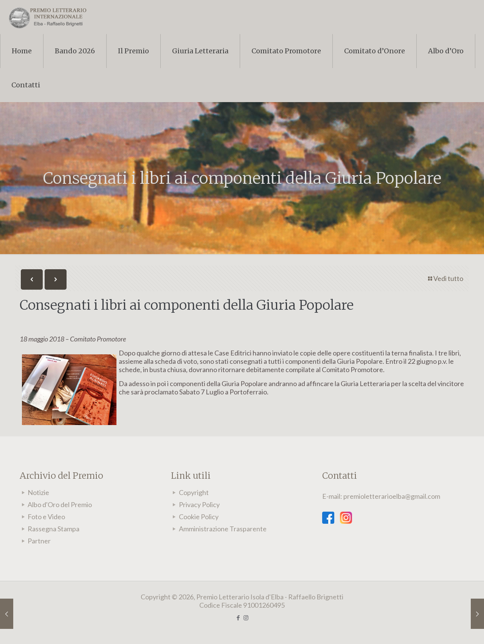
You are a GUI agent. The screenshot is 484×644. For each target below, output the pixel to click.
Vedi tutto (448, 278)
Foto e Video (46, 516)
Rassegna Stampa (53, 529)
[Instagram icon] (246, 617)
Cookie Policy (199, 516)
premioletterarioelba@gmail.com (391, 496)
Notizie (38, 492)
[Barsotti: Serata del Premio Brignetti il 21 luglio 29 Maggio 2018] (477, 614)
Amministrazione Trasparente (223, 529)
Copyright (194, 492)
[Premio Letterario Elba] (47, 17)
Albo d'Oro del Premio (60, 504)
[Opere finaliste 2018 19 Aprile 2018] (6, 614)
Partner (39, 541)
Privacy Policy (199, 504)
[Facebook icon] (238, 617)
